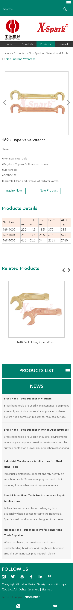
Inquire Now (13, 190)
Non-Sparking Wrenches (20, 59)
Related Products (20, 268)
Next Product (48, 190)
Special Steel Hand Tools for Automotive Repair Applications (34, 498)
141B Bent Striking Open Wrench (36, 342)
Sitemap (47, 589)
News (36, 386)
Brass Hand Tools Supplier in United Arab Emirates (36, 430)
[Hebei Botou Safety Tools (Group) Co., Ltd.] (36, 29)
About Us (27, 44)
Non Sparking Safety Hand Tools (48, 53)
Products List (36, 371)
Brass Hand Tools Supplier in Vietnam (27, 398)
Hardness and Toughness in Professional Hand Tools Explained (33, 533)
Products (45, 44)
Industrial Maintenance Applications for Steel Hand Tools (33, 464)
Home (9, 44)
